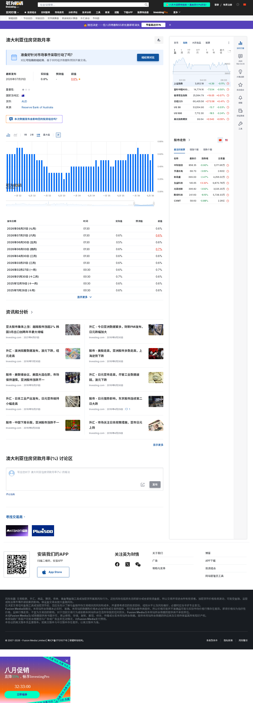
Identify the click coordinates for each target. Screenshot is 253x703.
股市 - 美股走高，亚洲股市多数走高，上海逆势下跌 (115, 353)
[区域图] (15, 135)
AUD (24, 101)
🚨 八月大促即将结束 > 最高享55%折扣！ (187, 4)
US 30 (177, 107)
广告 (155, 560)
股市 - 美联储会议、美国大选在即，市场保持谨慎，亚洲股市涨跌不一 (32, 377)
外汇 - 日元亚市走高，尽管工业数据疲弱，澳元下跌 (114, 377)
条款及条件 (212, 640)
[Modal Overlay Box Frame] (35, 680)
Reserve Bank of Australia (37, 107)
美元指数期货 (180, 119)
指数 (185, 42)
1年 (25, 134)
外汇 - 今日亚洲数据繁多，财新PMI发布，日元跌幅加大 (116, 329)
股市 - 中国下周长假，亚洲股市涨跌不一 (32, 422)
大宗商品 (196, 42)
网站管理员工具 (214, 575)
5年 (38, 134)
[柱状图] (8, 135)
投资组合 (210, 568)
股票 (208, 42)
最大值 (46, 134)
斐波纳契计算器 (69, 18)
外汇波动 (85, 18)
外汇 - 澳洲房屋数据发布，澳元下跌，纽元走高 (32, 353)
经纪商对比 (148, 57)
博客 (208, 553)
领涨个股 (194, 149)
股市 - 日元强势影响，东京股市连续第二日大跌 (115, 401)
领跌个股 (207, 149)
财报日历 (40, 18)
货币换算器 (53, 18)
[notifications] (238, 4)
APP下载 (210, 560)
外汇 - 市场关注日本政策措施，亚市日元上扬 (115, 425)
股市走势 (180, 140)
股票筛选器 (143, 12)
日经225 (178, 101)
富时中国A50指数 (183, 89)
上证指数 (178, 83)
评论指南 (10, 494)
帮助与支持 (158, 568)
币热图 (96, 18)
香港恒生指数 (180, 95)
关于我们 (157, 553)
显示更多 (158, 444)
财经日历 (13, 18)
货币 (176, 42)
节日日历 (28, 18)
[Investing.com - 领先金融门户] (14, 4)
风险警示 (243, 640)
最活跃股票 (179, 149)
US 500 (178, 113)
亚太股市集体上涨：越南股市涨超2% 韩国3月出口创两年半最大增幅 (32, 329)
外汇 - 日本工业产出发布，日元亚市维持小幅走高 (32, 401)
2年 (32, 134)
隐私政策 (228, 640)
